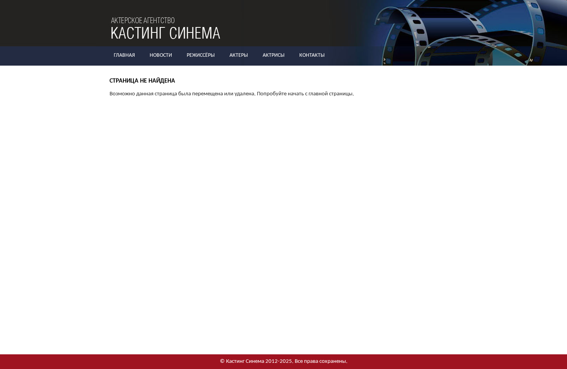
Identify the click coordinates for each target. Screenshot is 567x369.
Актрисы (274, 55)
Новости (161, 55)
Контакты (312, 55)
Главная (124, 55)
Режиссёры (201, 55)
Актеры (239, 55)
